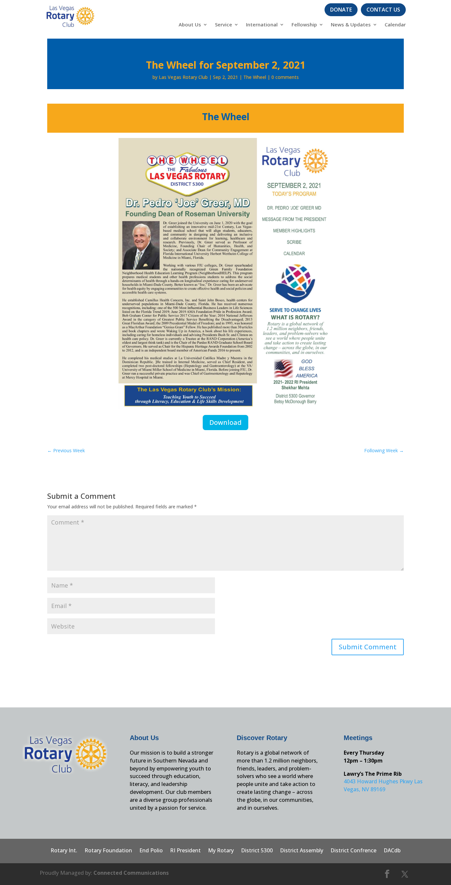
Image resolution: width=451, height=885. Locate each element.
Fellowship (304, 25)
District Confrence (353, 851)
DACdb (392, 851)
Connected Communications (131, 872)
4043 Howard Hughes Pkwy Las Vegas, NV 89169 (383, 785)
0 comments (285, 77)
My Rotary (221, 851)
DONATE (341, 9)
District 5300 (257, 851)
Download (225, 422)
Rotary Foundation (108, 851)
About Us (190, 25)
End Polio (151, 851)
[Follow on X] (404, 874)
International (262, 25)
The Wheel (254, 77)
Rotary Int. (64, 851)
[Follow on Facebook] (387, 874)
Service (223, 25)
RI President (185, 851)
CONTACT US (383, 9)
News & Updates (351, 25)
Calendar (395, 25)
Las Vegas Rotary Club (183, 77)
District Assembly (301, 851)
